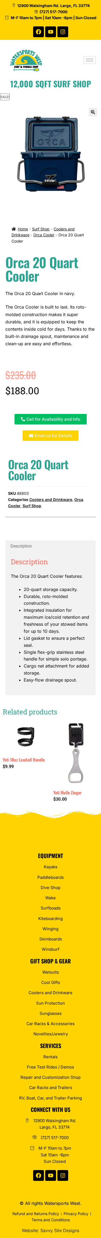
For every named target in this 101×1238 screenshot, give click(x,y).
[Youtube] (50, 31)
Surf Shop (41, 229)
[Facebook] (38, 31)
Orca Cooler (43, 235)
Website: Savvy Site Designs (50, 1230)
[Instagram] (62, 31)
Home (23, 229)
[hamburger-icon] (89, 60)
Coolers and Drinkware (50, 499)
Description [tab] (21, 546)
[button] (93, 112)
